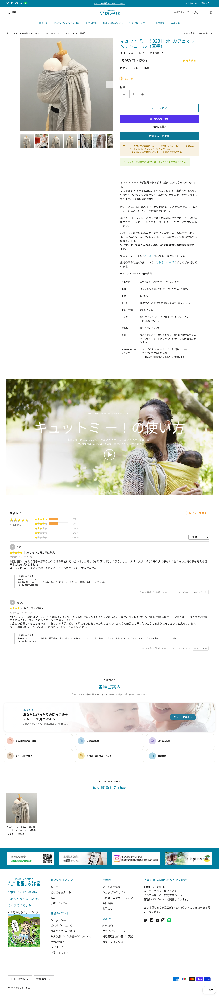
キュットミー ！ (60, 920)
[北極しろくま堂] (110, 12)
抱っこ (54, 887)
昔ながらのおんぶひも (63, 931)
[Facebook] (12, 3)
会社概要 (107, 903)
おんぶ (54, 898)
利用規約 (107, 925)
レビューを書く (198, 513)
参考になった (200, 592)
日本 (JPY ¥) (191, 3)
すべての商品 (22, 33)
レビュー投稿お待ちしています (109, 3)
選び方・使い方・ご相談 (66, 22)
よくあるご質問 (111, 887)
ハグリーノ (57, 947)
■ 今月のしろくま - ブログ (23, 912)
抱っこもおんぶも (61, 892)
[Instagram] (21, 3)
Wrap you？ (57, 942)
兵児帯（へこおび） (62, 925)
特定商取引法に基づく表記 (117, 936)
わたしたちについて (113, 22)
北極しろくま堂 (22, 987)
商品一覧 (43, 22)
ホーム (9, 33)
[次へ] (109, 84)
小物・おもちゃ (59, 903)
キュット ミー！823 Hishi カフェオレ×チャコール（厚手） (58, 33)
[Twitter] (7, 3)
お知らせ (175, 22)
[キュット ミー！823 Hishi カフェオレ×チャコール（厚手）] (21, 808)
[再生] (109, 454)
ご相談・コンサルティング (117, 898)
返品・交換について (114, 942)
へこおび (150, 256)
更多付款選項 (159, 126)
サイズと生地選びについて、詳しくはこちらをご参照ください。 (157, 162)
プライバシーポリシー (115, 931)
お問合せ (160, 22)
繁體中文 (205, 3)
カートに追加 (159, 108)
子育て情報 (91, 22)
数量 (122, 87)
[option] (66, 84)
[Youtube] (16, 3)
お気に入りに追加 (159, 136)
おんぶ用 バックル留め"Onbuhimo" (71, 936)
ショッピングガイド (139, 22)
